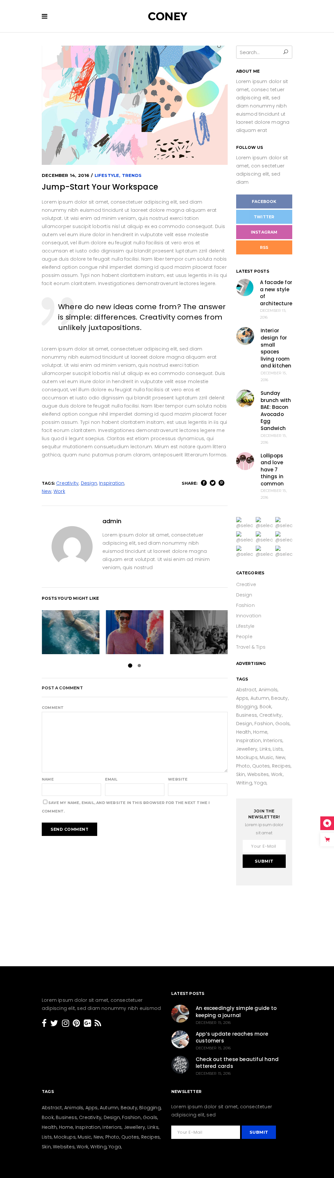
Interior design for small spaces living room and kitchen (276, 348)
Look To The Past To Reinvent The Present (198, 632)
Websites (258, 774)
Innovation (249, 615)
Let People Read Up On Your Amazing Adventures (70, 632)
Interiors (272, 740)
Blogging (247, 706)
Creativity (67, 483)
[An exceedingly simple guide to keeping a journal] (180, 1014)
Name (48, 779)
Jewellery (247, 749)
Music (266, 757)
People (244, 636)
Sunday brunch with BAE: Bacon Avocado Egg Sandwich (276, 411)
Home (260, 732)
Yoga (260, 783)
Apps (242, 698)
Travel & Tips (251, 647)
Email (111, 779)
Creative (246, 584)
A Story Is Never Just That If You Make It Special (134, 632)
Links (265, 749)
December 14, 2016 (65, 175)
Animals (268, 689)
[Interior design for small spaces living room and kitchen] (245, 336)
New (47, 491)
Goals (282, 723)
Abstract (246, 689)
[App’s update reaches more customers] (180, 1039)
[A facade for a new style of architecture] (244, 287)
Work (59, 491)
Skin (240, 774)
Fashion (245, 605)
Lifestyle (107, 175)
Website (178, 779)
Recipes (281, 766)
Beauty (279, 698)
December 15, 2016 (213, 1022)
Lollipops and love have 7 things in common (272, 469)
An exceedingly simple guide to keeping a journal (236, 1012)
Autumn (259, 698)
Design (89, 483)
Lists (278, 749)
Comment (53, 707)
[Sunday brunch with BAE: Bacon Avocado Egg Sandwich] (245, 399)
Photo (243, 766)
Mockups (247, 757)
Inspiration (111, 483)
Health (243, 732)
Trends (132, 175)
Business (246, 715)
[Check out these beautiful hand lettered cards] (180, 1065)
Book (266, 706)
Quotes (261, 766)
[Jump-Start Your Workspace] (72, 546)
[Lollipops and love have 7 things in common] (245, 461)
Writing (244, 783)
